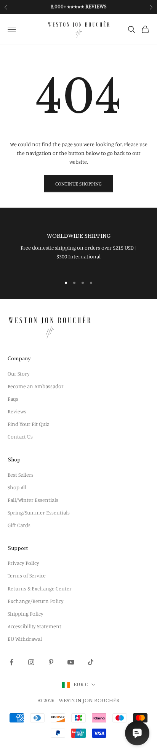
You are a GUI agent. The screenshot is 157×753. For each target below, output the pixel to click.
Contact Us (20, 436)
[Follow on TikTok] (91, 662)
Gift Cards (19, 525)
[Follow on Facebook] (11, 662)
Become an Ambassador (36, 386)
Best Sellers (21, 474)
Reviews (17, 411)
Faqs (13, 398)
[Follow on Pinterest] (51, 662)
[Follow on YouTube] (71, 662)
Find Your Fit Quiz (28, 424)
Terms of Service (27, 575)
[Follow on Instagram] (31, 662)
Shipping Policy (25, 613)
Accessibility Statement (34, 626)
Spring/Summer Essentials (39, 512)
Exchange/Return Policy (36, 601)
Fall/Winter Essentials (33, 500)
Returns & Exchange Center (40, 588)
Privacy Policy (23, 563)
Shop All (17, 487)
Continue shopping (78, 184)
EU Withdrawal (25, 638)
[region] (78, 246)
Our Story (19, 373)
